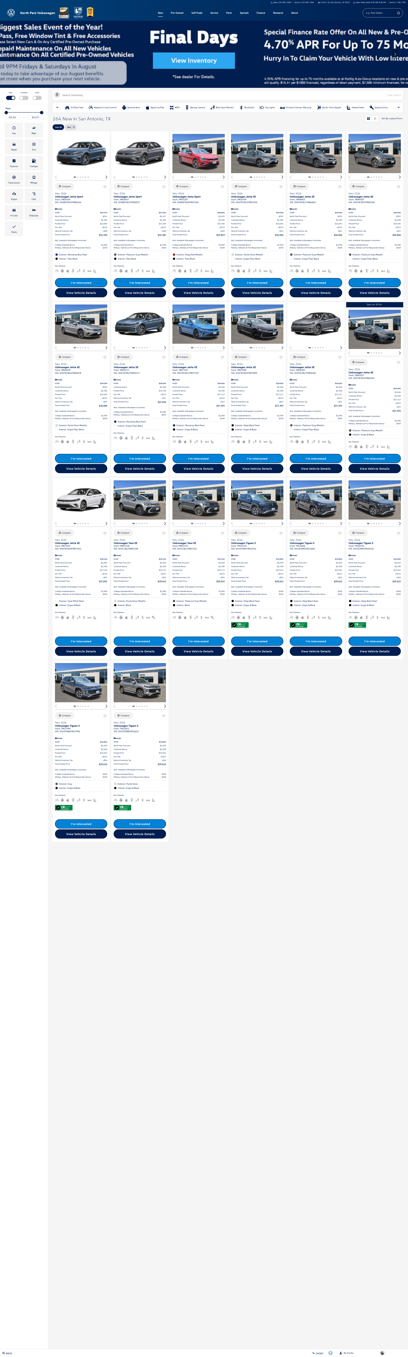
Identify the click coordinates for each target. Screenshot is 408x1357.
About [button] (294, 13)
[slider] (6, 112)
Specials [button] (244, 13)
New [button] (161, 13)
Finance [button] (260, 13)
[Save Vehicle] (104, 187)
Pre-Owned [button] (177, 13)
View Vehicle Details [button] (81, 292)
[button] (13, 54)
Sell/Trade (196, 12)
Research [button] (278, 13)
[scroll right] (398, 107)
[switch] (10, 95)
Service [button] (214, 13)
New (10, 92)
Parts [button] (229, 13)
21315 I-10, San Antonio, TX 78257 (335, 2)
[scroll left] (57, 107)
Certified (23, 92)
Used (37, 92)
